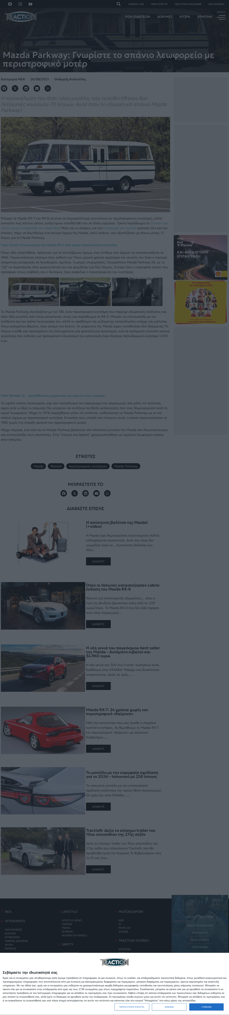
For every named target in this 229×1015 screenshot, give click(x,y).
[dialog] (114, 984)
